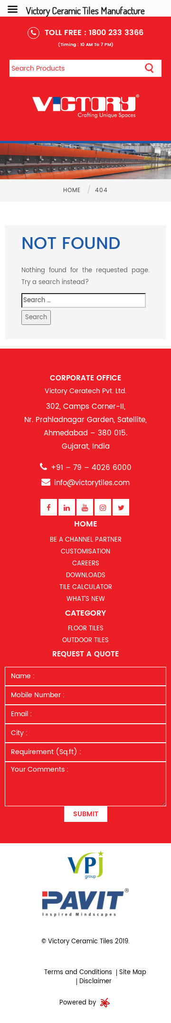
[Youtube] (85, 507)
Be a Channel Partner (86, 540)
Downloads (85, 576)
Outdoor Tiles (85, 640)
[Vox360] (105, 1003)
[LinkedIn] (67, 507)
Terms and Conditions (78, 972)
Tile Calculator (85, 587)
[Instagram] (103, 507)
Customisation (85, 552)
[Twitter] (121, 507)
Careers (85, 564)
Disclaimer (95, 981)
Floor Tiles (86, 629)
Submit (85, 814)
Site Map (132, 972)
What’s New (85, 599)
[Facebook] (49, 507)
